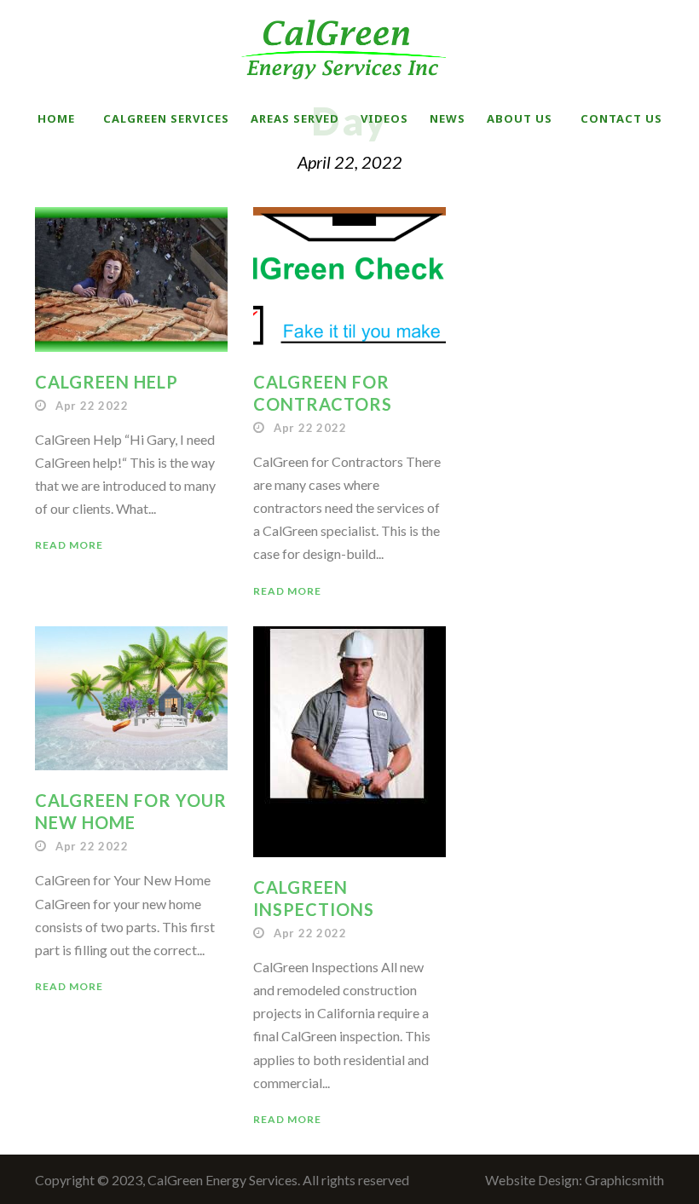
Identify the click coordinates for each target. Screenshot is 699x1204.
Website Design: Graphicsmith (574, 1180)
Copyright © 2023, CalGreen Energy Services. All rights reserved (222, 1180)
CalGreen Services (166, 118)
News (447, 118)
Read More (69, 545)
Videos (384, 118)
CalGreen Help (106, 382)
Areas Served (295, 118)
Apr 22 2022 (92, 405)
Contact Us (621, 118)
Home (56, 118)
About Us (519, 118)
